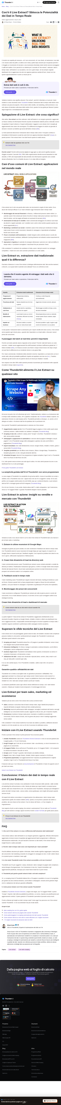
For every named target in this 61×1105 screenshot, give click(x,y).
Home (3, 6)
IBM (38, 128)
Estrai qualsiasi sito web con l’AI (9, 1051)
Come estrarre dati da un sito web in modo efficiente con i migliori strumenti (26, 917)
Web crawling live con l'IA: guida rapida (15, 910)
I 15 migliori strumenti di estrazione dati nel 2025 (18, 919)
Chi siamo (33, 1066)
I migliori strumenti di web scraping (10, 1055)
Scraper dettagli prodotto (37, 1034)
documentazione (29, 764)
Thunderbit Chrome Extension (31, 738)
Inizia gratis (9, 92)
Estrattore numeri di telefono (38, 1030)
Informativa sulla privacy (37, 1073)
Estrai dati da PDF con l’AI (8, 1059)
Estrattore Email (35, 1027)
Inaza (52, 135)
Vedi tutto (33, 1037)
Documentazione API (36, 1059)
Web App (4, 1034)
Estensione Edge (6, 1030)
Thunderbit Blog (43, 431)
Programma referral (36, 1055)
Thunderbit (24, 102)
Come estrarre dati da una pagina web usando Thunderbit (21, 912)
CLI (3, 1041)
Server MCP (5, 1045)
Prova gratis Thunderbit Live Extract (12, 467)
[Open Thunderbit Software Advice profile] (15, 1009)
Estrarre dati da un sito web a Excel (10, 1069)
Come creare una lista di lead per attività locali (13, 1066)
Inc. (16, 225)
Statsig (19, 319)
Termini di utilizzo (35, 1069)
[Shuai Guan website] (18, 925)
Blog (7, 6)
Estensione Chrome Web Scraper (10, 1027)
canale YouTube (39, 810)
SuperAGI (20, 365)
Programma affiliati (36, 1051)
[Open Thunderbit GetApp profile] (6, 1009)
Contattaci (34, 1076)
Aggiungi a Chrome (51, 1101)
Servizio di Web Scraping (37, 1062)
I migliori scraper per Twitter (9, 1062)
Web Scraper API (6, 1037)
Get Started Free (10, 145)
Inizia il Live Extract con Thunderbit (12, 770)
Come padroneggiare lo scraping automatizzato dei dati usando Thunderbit (26, 915)
